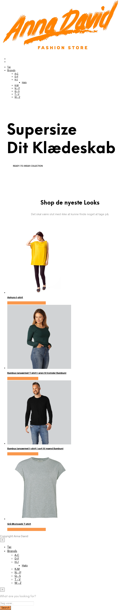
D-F (16, 76)
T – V (17, 94)
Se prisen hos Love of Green (26, 302)
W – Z (17, 97)
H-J (16, 79)
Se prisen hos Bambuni (22, 378)
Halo (24, 82)
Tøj (9, 67)
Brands (11, 70)
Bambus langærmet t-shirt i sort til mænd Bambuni (35, 448)
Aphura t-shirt (15, 297)
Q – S (17, 91)
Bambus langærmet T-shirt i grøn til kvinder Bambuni (36, 372)
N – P (17, 88)
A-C (16, 73)
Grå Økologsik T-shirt (19, 523)
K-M (17, 85)
